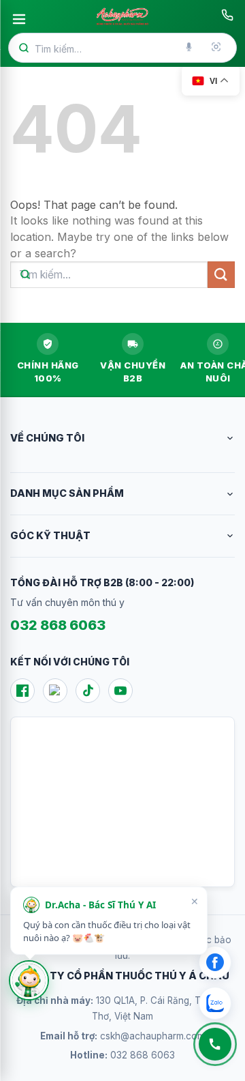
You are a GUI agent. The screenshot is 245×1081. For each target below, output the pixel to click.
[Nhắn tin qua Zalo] (215, 1003)
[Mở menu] (19, 19)
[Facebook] (22, 690)
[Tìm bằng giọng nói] (189, 47)
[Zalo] (55, 690)
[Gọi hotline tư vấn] (227, 15)
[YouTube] (120, 690)
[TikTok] (88, 690)
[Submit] (221, 274)
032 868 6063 (57, 625)
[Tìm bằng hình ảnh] (217, 47)
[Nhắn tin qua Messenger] (215, 962)
